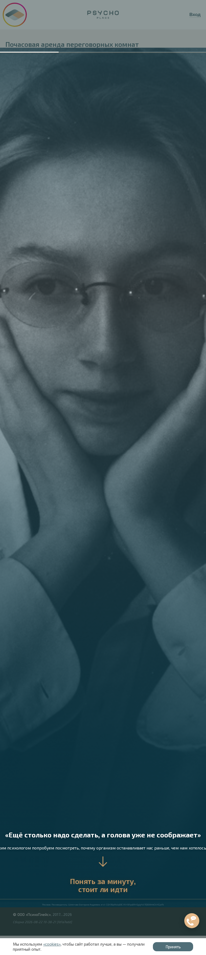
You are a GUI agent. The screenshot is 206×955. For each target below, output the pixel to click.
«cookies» (52, 944)
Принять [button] (173, 946)
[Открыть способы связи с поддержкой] (191, 920)
